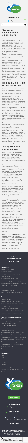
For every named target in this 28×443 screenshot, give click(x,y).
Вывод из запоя (5, 276)
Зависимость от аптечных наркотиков (12, 310)
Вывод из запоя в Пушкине (8, 323)
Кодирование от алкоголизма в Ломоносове (13, 337)
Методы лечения (14, 261)
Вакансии (4, 357)
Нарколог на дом (6, 299)
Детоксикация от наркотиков (9, 308)
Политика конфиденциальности (10, 367)
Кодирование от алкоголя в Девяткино (12, 344)
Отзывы (3, 362)
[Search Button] (25, 25)
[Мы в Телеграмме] (8, 21)
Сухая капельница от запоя (9, 285)
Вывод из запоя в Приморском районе (12, 335)
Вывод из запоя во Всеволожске (10, 349)
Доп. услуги (14, 256)
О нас (2, 355)
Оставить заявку (14, 397)
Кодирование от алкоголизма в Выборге (12, 332)
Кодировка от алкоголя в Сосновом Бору (12, 339)
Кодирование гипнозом (7, 290)
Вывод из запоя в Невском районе (11, 342)
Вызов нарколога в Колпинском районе (12, 321)
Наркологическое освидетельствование (12, 313)
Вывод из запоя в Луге (7, 346)
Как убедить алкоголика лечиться (10, 274)
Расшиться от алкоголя (7, 288)
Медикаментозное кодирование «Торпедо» (13, 283)
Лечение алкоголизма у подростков (11, 292)
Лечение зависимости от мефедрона (11, 301)
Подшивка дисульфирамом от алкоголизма (13, 281)
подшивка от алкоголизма (10, 174)
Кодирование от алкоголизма (9, 278)
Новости (3, 364)
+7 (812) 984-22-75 (13, 18)
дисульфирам (11, 202)
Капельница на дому (7, 271)
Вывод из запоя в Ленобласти (9, 328)
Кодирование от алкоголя (9, 234)
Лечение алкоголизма (7, 269)
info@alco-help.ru (15, 21)
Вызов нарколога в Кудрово (9, 330)
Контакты (4, 360)
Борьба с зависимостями (14, 258)
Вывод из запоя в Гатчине (8, 325)
